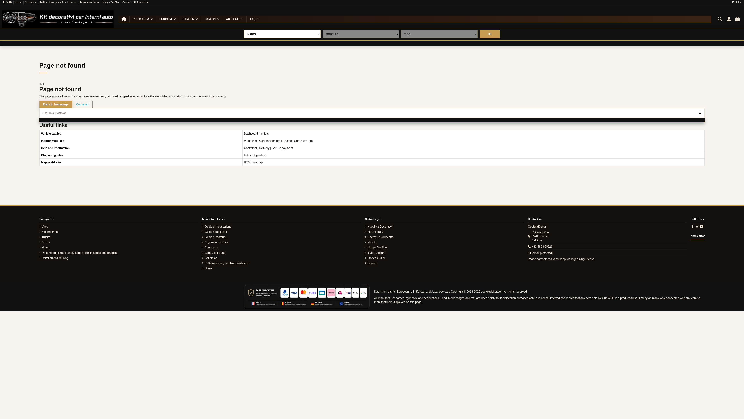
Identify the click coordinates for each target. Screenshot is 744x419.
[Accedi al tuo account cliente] (729, 19)
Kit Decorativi (375, 231)
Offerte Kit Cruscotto (380, 237)
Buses (46, 242)
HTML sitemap (253, 162)
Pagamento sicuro (89, 2)
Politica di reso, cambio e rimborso (58, 2)
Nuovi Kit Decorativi (379, 226)
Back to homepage (55, 104)
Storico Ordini (376, 258)
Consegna (31, 2)
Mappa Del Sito (110, 2)
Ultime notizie (141, 2)
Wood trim (250, 140)
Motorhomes (50, 231)
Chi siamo (211, 258)
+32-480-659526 (542, 246)
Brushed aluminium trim (298, 140)
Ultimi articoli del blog (55, 258)
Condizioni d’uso (215, 252)
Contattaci (82, 104)
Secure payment (282, 148)
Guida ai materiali (215, 237)
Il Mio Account (376, 252)
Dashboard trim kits (256, 133)
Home (18, 2)
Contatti (126, 2)
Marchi (371, 242)
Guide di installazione (218, 226)
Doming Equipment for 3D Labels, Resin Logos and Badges (79, 252)
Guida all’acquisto (216, 231)
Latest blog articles (256, 155)
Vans (45, 226)
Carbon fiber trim (269, 140)
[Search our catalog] (700, 113)
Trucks (46, 237)
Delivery (264, 148)
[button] (142, 19)
